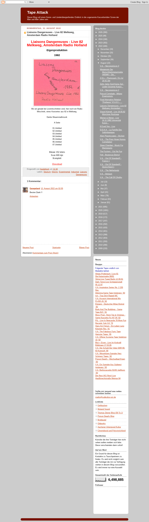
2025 (100, 36)
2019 (100, 214)
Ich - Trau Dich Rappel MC (106, 296)
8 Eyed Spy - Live (107, 126)
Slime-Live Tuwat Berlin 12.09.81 (109, 279)
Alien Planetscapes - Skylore (112, 136)
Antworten (34, 196)
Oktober (104, 56)
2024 (100, 39)
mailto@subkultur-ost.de (105, 397)
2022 (100, 46)
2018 (100, 217)
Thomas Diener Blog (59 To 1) (110, 413)
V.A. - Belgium (106, 174)
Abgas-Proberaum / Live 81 (106, 274)
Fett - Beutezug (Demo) (110, 155)
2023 (100, 43)
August (104, 63)
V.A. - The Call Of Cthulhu (111, 177)
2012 (100, 238)
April (103, 192)
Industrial (75, 172)
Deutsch (47, 172)
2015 (100, 228)
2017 (100, 221)
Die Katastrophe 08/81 (104, 276)
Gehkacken (102, 406)
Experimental (64, 172)
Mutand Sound (104, 409)
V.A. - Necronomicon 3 (109, 66)
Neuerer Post (28, 248)
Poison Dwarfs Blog (106, 416)
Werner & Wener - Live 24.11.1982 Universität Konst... (110, 120)
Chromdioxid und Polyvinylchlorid (112, 431)
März (103, 196)
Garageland (35, 188)
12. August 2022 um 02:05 (52, 188)
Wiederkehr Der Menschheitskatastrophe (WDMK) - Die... (111, 72)
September (105, 60)
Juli (102, 182)
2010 (100, 245)
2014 (100, 231)
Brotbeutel (102, 420)
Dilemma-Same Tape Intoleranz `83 (110, 293)
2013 (100, 235)
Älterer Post (84, 248)
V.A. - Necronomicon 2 (109, 90)
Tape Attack (37, 12)
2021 (100, 207)
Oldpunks (102, 424)
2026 (100, 32)
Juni (103, 185)
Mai (102, 189)
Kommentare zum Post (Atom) (45, 253)
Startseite (56, 248)
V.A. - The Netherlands (109, 170)
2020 (100, 210)
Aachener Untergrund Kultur (109, 427)
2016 (100, 224)
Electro (55, 172)
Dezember (105, 49)
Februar (104, 199)
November (105, 53)
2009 (100, 248)
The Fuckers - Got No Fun (111, 152)
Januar (104, 202)
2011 (100, 241)
